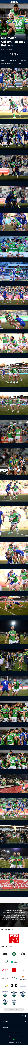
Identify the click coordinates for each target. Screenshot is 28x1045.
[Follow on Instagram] (25, 1016)
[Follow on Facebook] (20, 1016)
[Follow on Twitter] (22, 1016)
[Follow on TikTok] (17, 1016)
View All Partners (14, 1009)
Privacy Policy (17, 1032)
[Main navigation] (2, 2)
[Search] (26, 2)
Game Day (4, 34)
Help (9, 1036)
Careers (5, 1036)
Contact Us (13, 1036)
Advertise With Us (20, 1036)
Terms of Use (10, 1032)
